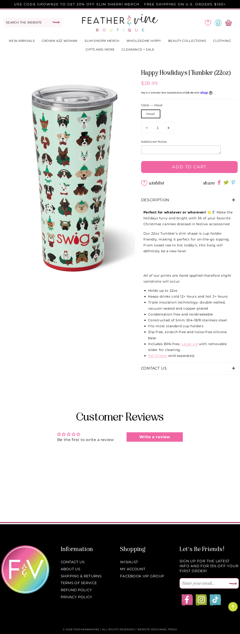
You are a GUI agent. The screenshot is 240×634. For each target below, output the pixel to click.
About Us (70, 569)
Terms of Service (79, 583)
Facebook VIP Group (142, 576)
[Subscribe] (233, 583)
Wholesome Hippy (144, 41)
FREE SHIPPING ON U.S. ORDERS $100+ (185, 4)
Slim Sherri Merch (102, 41)
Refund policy (76, 590)
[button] (189, 200)
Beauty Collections (187, 41)
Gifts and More (100, 49)
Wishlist (156, 183)
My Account (132, 569)
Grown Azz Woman (60, 41)
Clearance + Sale (138, 49)
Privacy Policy (76, 597)
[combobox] (33, 22)
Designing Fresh (164, 629)
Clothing (222, 41)
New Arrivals (22, 41)
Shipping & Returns (81, 576)
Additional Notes (154, 141)
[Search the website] (56, 22)
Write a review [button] (154, 437)
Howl (150, 114)
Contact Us (73, 562)
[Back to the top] (233, 606)
